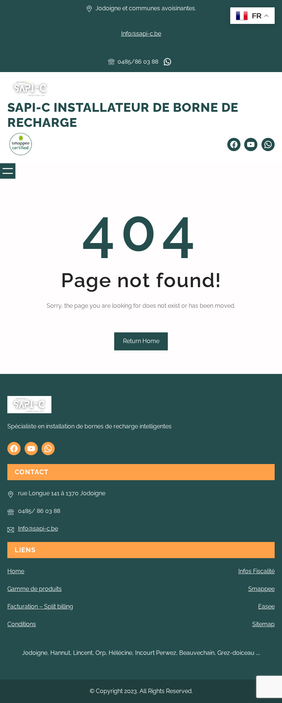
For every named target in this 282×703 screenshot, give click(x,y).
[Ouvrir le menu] (7, 171)
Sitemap (263, 624)
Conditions (21, 624)
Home (15, 571)
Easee (266, 606)
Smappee (261, 588)
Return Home (141, 341)
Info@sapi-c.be (141, 33)
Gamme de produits (34, 588)
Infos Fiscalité (256, 571)
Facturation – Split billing (40, 606)
